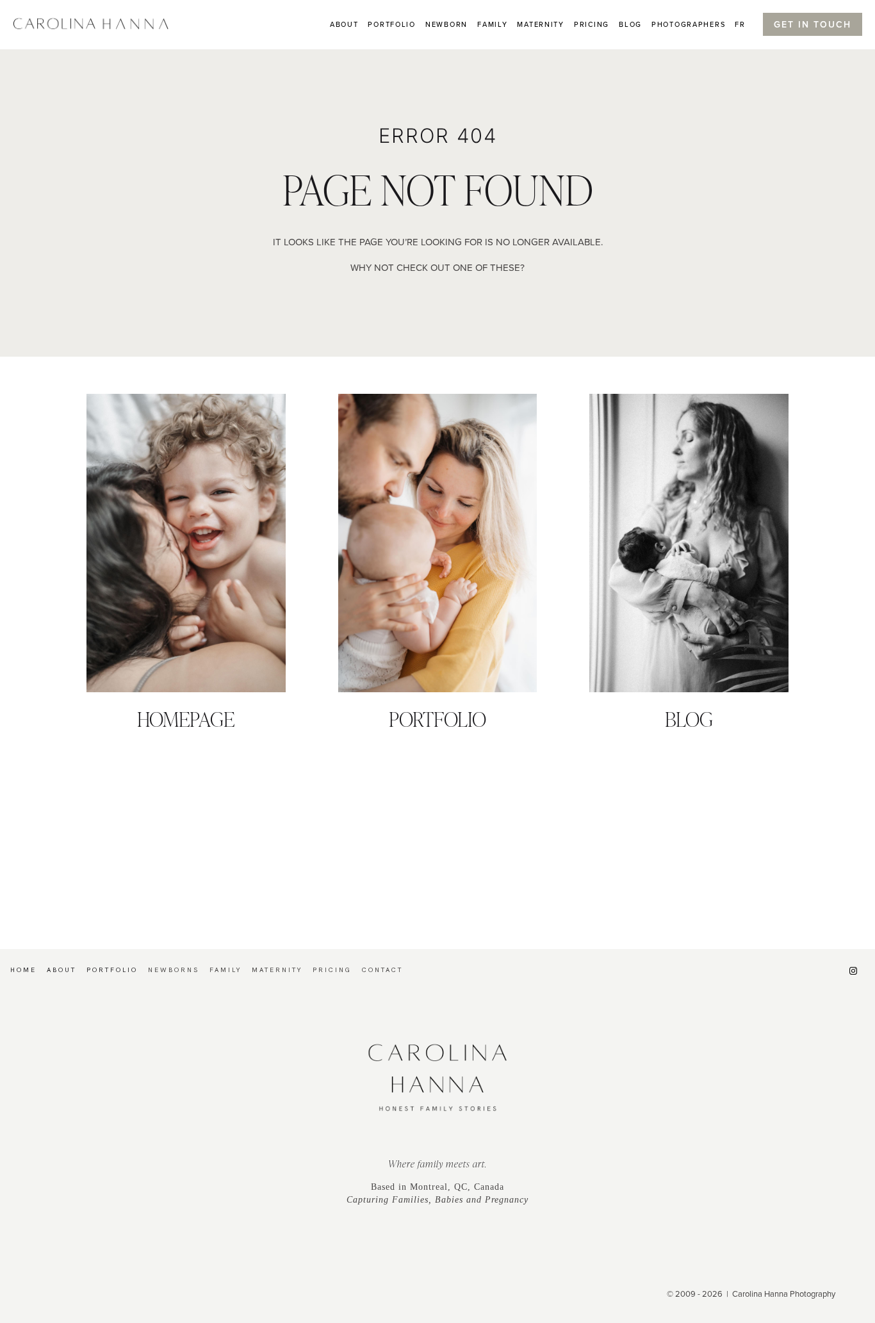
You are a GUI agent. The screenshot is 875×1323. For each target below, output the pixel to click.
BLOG (630, 24)
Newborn (446, 24)
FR (740, 24)
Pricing (591, 24)
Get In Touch (812, 24)
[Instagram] (853, 971)
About (344, 24)
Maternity (540, 24)
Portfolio (391, 24)
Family (492, 24)
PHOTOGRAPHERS (688, 24)
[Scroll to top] (865, 1206)
